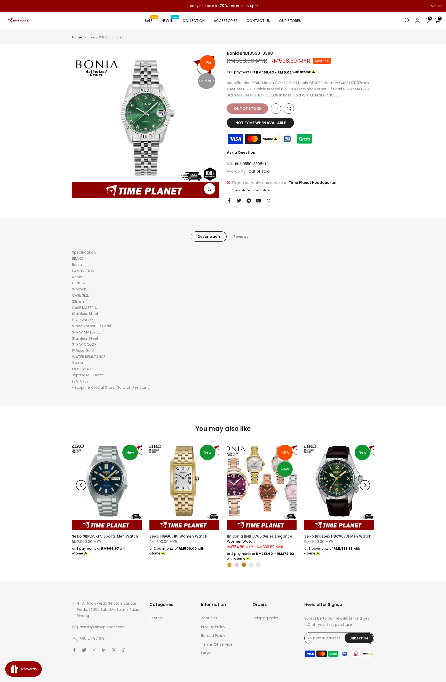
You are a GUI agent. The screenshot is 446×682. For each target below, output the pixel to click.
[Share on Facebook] (229, 200)
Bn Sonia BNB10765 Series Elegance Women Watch (259, 539)
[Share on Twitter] (239, 200)
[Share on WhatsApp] (268, 200)
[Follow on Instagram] (94, 650)
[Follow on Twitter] (84, 650)
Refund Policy (213, 635)
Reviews (241, 236)
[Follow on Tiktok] (123, 650)
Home (77, 37)
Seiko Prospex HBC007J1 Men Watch (337, 536)
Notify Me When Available (260, 122)
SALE (151, 20)
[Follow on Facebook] (74, 650)
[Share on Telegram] (248, 200)
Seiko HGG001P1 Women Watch (178, 536)
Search (155, 618)
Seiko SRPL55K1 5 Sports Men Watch (105, 536)
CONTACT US (258, 20)
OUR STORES (290, 20)
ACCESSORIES (225, 20)
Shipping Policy (266, 618)
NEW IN (170, 20)
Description (208, 236)
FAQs (205, 652)
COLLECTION (193, 20)
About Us (209, 618)
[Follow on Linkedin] (103, 650)
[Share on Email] (258, 200)
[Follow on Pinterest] (113, 650)
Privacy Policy (213, 626)
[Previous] (81, 485)
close (10, 5)
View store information (251, 190)
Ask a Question (241, 152)
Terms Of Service (217, 644)
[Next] (365, 485)
